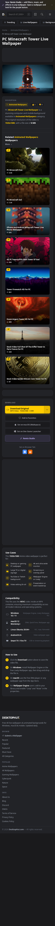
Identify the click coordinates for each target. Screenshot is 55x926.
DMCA (4, 809)
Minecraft (12, 110)
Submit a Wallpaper (13, 735)
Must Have (6, 752)
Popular (5, 744)
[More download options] (47, 409)
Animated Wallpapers (20, 30)
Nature (5, 782)
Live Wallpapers (30, 22)
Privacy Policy (8, 817)
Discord (5, 805)
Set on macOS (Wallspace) (28, 425)
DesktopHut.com (16, 829)
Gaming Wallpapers (10, 774)
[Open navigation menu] (50, 14)
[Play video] (27, 79)
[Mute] (44, 91)
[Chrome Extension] (25, 452)
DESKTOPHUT (11, 717)
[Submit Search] (42, 14)
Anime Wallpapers (10, 766)
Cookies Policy (8, 821)
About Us (6, 797)
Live (26, 110)
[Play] (6, 91)
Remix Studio (29, 438)
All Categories (8, 756)
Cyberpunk (6, 778)
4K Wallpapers (8, 770)
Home (4, 30)
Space (4, 786)
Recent (5, 740)
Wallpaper (33, 110)
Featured (6, 748)
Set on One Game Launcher (29, 431)
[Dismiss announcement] (52, 5)
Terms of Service (9, 813)
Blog (4, 801)
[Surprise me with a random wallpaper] (35, 14)
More (7, 144)
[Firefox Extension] (30, 452)
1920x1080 (10, 123)
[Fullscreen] (49, 91)
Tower (21, 110)
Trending (11, 22)
